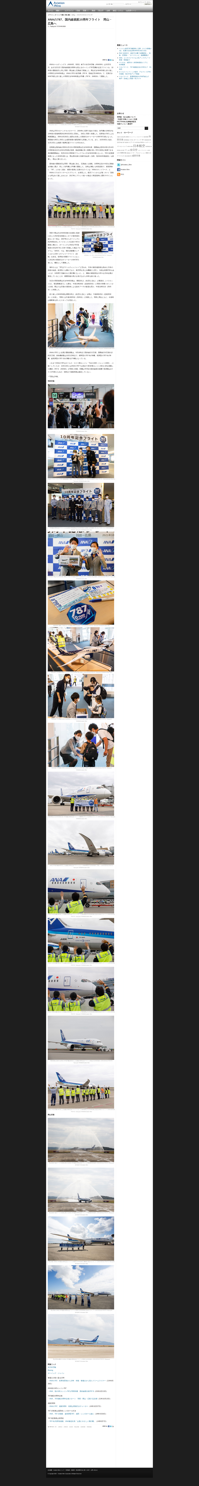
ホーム (50, 10)
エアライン (69, 10)
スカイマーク (140, 136)
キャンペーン (132, 136)
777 (126, 150)
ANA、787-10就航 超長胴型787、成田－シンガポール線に (71, 1414)
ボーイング (137, 140)
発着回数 (146, 140)
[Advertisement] (134, 27)
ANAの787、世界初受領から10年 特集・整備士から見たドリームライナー (77, 1381)
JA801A (60, 1426)
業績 (93, 10)
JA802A (66, 1426)
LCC (118, 153)
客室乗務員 (126, 140)
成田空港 (136, 156)
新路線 (128, 153)
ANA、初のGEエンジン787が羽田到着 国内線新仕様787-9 (71, 1391)
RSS (122, 174)
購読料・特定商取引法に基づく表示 (80, 1470)
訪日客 (122, 150)
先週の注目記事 (121, 136)
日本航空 (139, 145)
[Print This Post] (113, 60)
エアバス (132, 142)
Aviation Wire (125, 169)
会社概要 (50, 1470)
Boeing (50, 1370)
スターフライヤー (142, 150)
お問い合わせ (94, 1470)
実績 (121, 142)
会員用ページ (131, 10)
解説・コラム (118, 10)
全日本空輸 (52, 1367)
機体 (57, 10)
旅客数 (127, 136)
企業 (108, 10)
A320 (148, 150)
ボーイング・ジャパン (56, 1373)
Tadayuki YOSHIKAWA (58, 26)
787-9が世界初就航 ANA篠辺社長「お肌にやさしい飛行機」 (72, 1421)
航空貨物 (146, 136)
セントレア (123, 146)
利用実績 (148, 146)
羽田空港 (89, 1426)
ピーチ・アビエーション (137, 153)
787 (142, 140)
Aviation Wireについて (58, 1470)
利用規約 (68, 1470)
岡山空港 (76, 1426)
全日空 (133, 150)
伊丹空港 (137, 142)
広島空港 (83, 1426)
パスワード (128, 4)
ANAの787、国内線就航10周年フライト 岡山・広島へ (80, 21)
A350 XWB (130, 146)
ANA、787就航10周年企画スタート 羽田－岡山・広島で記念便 (73, 1399)
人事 (128, 150)
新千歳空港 (126, 142)
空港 (78, 10)
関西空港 (123, 153)
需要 (84, 10)
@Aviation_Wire (126, 165)
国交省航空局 (128, 156)
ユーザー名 (109, 4)
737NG (131, 140)
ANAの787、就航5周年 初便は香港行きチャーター (68, 1406)
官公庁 (100, 10)
